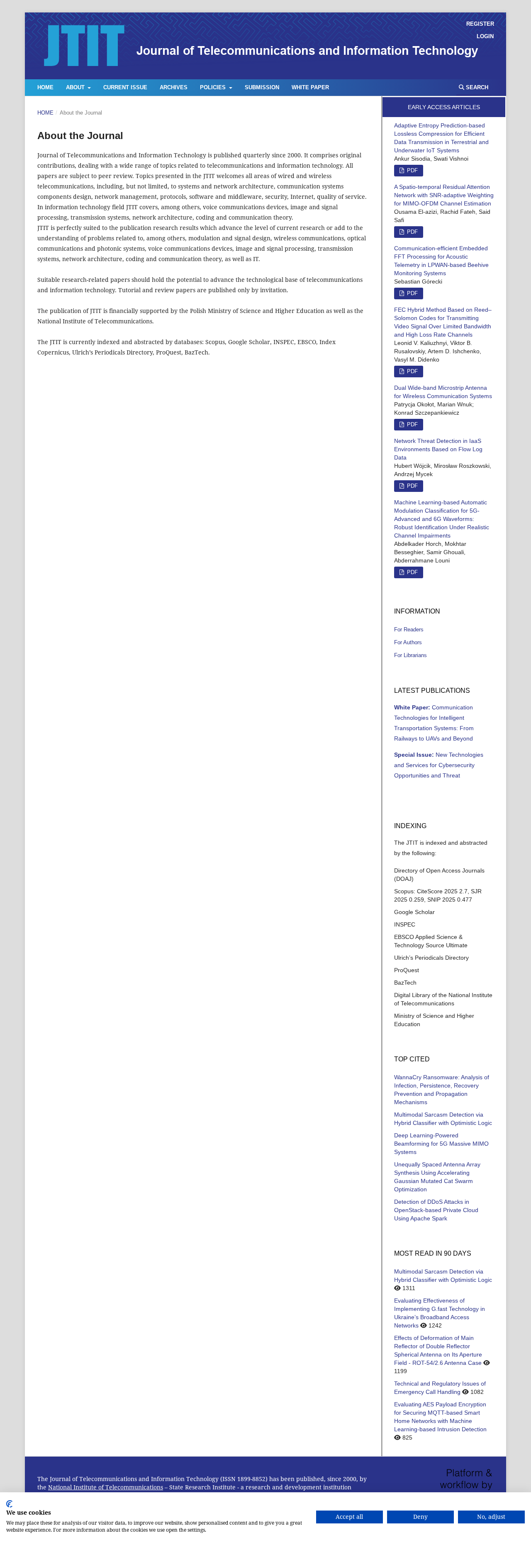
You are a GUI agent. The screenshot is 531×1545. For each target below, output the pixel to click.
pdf (411, 170)
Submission (262, 87)
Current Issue (125, 87)
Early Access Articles (444, 107)
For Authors (408, 642)
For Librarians (410, 655)
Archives (174, 87)
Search (476, 87)
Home (45, 87)
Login (485, 36)
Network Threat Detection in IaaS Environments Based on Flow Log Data (438, 449)
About (76, 87)
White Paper (310, 87)
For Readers (409, 629)
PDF (411, 293)
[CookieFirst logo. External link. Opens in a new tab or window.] (9, 1504)
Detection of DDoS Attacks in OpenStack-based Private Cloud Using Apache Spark (436, 1210)
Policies (213, 87)
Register (480, 24)
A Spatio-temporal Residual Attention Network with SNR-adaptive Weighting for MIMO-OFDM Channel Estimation (444, 195)
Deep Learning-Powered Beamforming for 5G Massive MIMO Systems (441, 1143)
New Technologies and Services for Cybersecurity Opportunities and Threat (438, 765)
